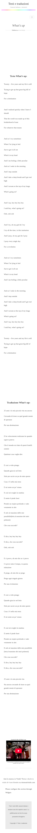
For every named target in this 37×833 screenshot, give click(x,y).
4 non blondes (22, 30)
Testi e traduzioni (18, 3)
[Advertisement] (18, 53)
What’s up (18, 25)
